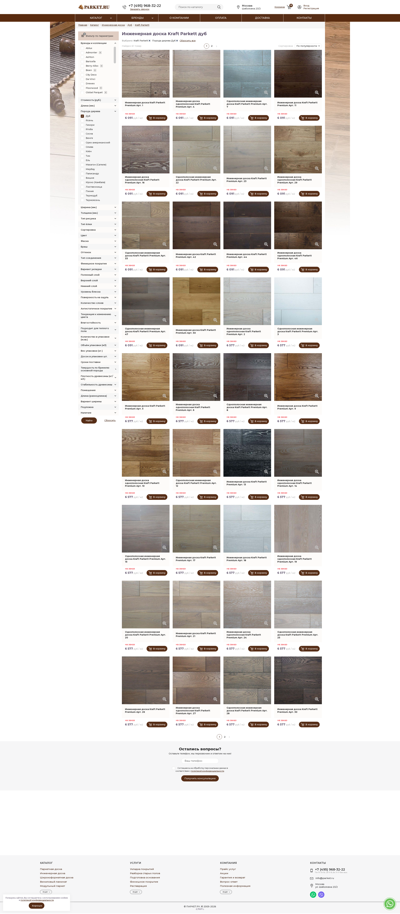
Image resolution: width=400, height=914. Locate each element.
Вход (306, 5)
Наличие (86, 412)
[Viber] (321, 897)
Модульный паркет (52, 885)
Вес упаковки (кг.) (92, 350)
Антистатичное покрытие (96, 308)
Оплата (220, 17)
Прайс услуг (228, 869)
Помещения (88, 390)
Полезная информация (235, 885)
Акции (224, 873)
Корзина (280, 7)
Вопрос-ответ (229, 881)
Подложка (87, 407)
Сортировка (88, 229)
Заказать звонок (139, 9)
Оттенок (86, 252)
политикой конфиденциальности (207, 771)
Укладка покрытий (142, 869)
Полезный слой (90, 274)
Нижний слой (89, 286)
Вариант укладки (91, 269)
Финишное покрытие (94, 263)
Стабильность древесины (96, 384)
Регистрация (311, 8)
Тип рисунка (88, 218)
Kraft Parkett (141, 40)
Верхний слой (89, 280)
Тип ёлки (86, 224)
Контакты (304, 17)
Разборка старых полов (145, 873)
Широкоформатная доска (56, 877)
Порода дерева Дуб (164, 40)
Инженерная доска (52, 873)
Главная (82, 25)
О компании (179, 17)
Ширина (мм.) (89, 207)
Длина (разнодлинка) (94, 395)
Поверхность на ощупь (94, 297)
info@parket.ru (325, 878)
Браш (84, 246)
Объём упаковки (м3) (93, 345)
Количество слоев (92, 303)
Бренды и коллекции (94, 43)
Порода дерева (90, 111)
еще (45, 891)
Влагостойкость (91, 322)
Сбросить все (188, 40)
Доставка (262, 17)
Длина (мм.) (88, 105)
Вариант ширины (91, 401)
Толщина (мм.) (89, 213)
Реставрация (138, 885)
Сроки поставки (90, 362)
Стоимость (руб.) (91, 100)
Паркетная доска (51, 869)
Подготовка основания (145, 877)
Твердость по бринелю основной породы (95, 369)
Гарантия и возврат (232, 877)
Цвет (84, 235)
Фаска (85, 241)
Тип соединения (91, 258)
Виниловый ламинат (53, 881)
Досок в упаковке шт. (94, 356)
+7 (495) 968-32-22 (145, 6)
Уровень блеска (90, 291)
